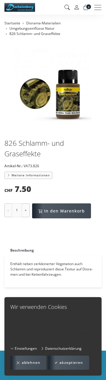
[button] (67, 7)
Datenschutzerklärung (63, 348)
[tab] (19, 250)
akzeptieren (71, 362)
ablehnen (31, 362)
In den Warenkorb (64, 211)
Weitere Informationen (30, 175)
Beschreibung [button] (22, 250)
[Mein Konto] (76, 7)
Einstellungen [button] (25, 348)
